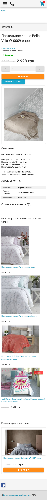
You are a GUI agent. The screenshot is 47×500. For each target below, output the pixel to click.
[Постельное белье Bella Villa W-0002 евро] (23, 442)
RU (4, 11)
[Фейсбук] (4, 485)
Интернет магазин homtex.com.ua (17, 495)
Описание (7, 148)
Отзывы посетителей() (16, 204)
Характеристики (11, 180)
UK (1, 11)
